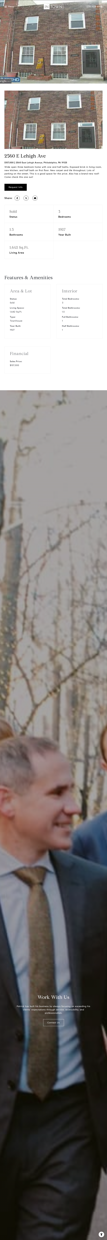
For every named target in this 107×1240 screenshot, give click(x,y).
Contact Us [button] (53, 1022)
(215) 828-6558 (94, 6)
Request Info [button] (16, 187)
